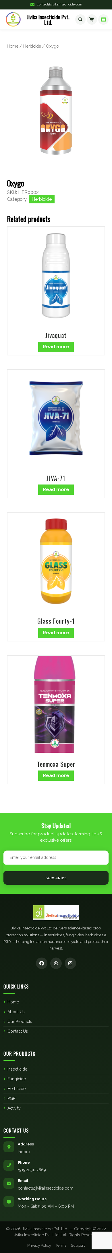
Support (78, 1245)
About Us (16, 1011)
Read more (56, 346)
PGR (11, 1098)
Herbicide (32, 46)
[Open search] (80, 19)
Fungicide (16, 1079)
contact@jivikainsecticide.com (59, 4)
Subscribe (56, 878)
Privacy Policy (39, 1245)
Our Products (19, 1021)
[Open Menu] (103, 19)
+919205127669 (32, 1170)
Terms (61, 1245)
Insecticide (17, 1069)
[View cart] (92, 19)
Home (12, 46)
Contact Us (17, 1031)
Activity (14, 1108)
